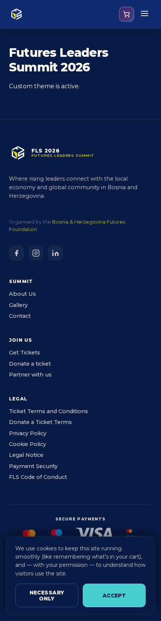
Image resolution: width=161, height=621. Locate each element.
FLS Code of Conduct (38, 477)
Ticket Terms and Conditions (48, 411)
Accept (114, 596)
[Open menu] (144, 14)
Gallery (18, 305)
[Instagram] (35, 253)
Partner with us (30, 374)
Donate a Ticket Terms (40, 422)
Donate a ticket (30, 363)
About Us (22, 293)
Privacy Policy (27, 433)
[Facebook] (16, 253)
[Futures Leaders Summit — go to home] (16, 14)
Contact (20, 316)
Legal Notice (26, 455)
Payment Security (33, 466)
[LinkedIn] (55, 253)
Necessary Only (47, 596)
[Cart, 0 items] (126, 14)
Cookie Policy (27, 444)
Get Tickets (24, 352)
